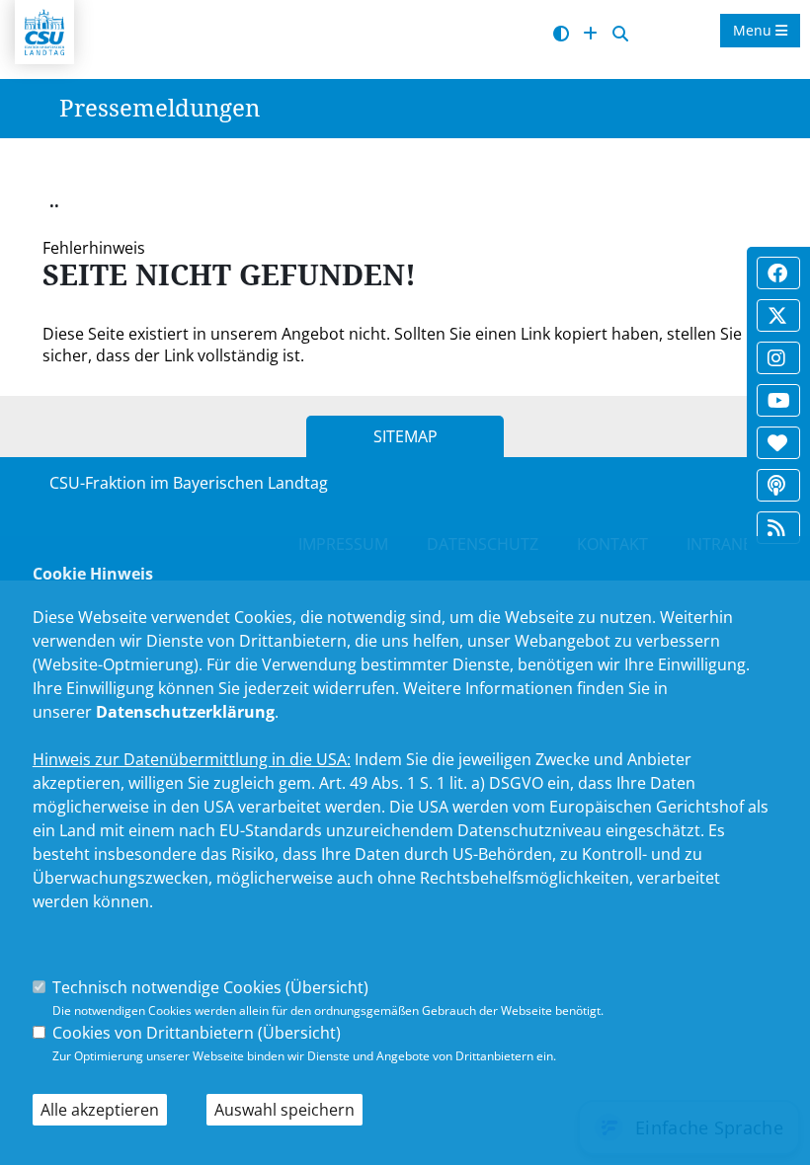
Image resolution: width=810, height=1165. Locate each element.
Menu (754, 30)
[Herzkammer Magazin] (777, 442)
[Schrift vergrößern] (590, 34)
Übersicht (327, 987)
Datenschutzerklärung (185, 712)
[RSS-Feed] (776, 527)
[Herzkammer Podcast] (776, 485)
